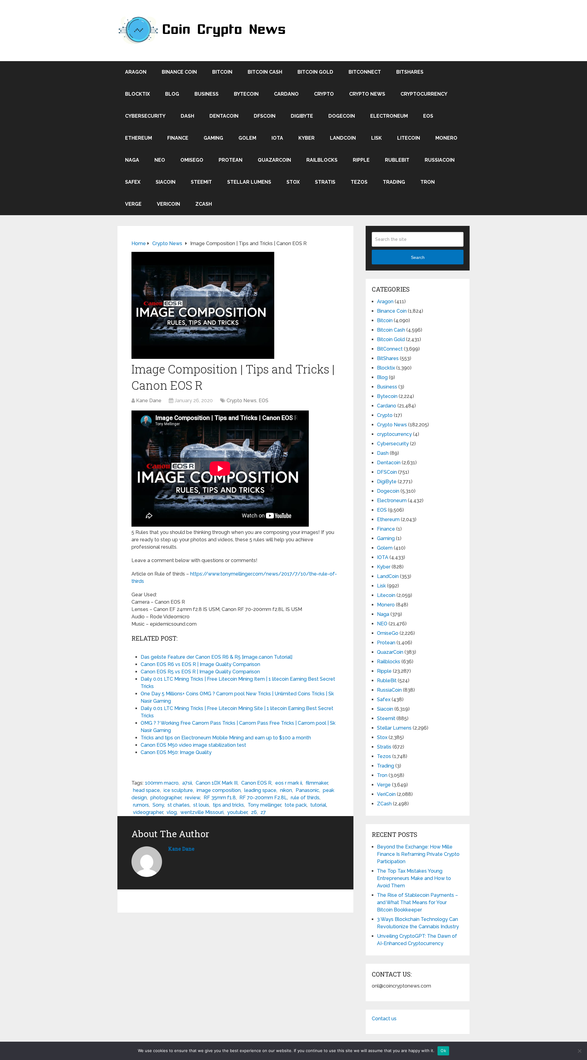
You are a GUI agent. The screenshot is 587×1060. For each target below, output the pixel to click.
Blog (172, 94)
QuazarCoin (274, 160)
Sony (158, 805)
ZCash (203, 204)
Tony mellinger (264, 805)
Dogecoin (341, 116)
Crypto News (367, 94)
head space (146, 790)
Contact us (384, 1018)
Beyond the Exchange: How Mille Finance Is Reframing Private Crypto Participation (418, 854)
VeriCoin (168, 204)
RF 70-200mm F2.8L (263, 798)
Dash (187, 116)
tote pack (296, 805)
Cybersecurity (145, 116)
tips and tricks (228, 805)
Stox (293, 182)
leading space (260, 790)
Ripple (361, 160)
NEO (159, 160)
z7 (263, 812)
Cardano (286, 94)
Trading (394, 182)
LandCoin (343, 138)
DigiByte (302, 116)
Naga (132, 160)
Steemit (201, 182)
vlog (172, 812)
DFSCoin (264, 116)
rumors (141, 805)
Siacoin (165, 182)
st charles (179, 805)
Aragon (135, 72)
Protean (230, 160)
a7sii (187, 783)
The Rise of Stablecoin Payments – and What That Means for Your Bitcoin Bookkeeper (417, 902)
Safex (132, 182)
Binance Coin (179, 72)
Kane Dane (148, 400)
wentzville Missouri (201, 812)
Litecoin (408, 138)
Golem (247, 138)
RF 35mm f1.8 (220, 798)
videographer (148, 812)
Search (418, 257)
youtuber (237, 812)
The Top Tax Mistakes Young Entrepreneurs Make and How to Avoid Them (414, 878)
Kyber (306, 138)
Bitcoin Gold (315, 72)
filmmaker (317, 783)
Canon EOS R (256, 783)
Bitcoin (222, 72)
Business (206, 94)
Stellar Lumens (249, 182)
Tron (427, 182)
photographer (165, 798)
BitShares (409, 72)
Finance (177, 138)
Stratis (325, 182)
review (192, 798)
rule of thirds (305, 798)
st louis (201, 805)
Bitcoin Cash (265, 72)
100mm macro (162, 783)
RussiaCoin (440, 160)
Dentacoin (223, 116)
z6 (254, 812)
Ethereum (138, 138)
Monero (446, 138)
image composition (219, 790)
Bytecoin (246, 94)
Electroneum (389, 116)
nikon (286, 790)
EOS (428, 116)
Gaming (213, 138)
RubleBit (397, 160)
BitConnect (365, 72)
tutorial (318, 805)
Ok (443, 1050)
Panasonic (307, 790)
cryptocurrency (424, 94)
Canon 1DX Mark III (217, 783)
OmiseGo (191, 160)
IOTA (277, 138)
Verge (133, 204)
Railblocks (322, 160)
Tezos (359, 182)
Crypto (324, 94)
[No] (579, 1051)
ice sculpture (178, 790)
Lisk (376, 138)
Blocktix (137, 94)
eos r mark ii (288, 783)
